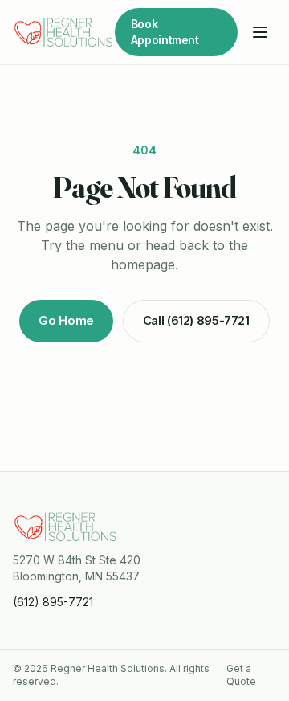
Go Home (66, 320)
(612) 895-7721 (53, 602)
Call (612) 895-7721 (196, 320)
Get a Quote (241, 674)
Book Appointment (165, 32)
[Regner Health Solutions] (64, 32)
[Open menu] (260, 32)
